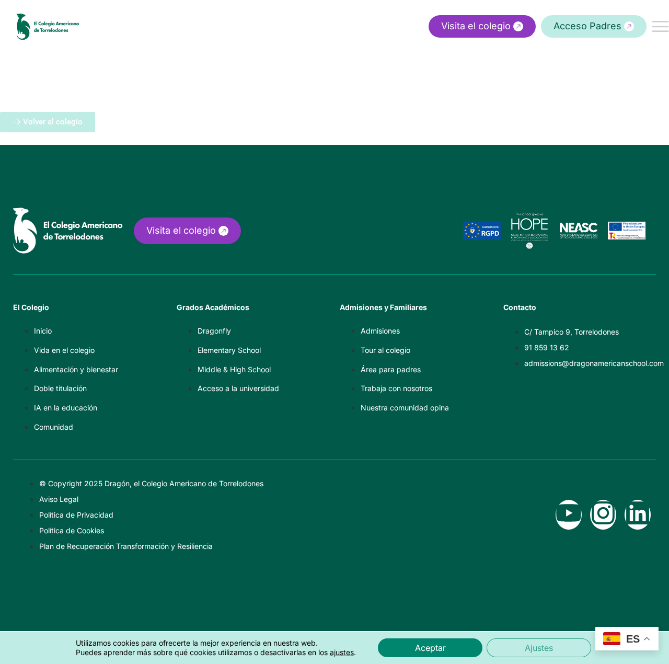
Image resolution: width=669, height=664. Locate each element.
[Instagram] (603, 515)
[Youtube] (569, 515)
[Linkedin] (638, 515)
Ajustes (539, 648)
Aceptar (430, 648)
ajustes (342, 652)
